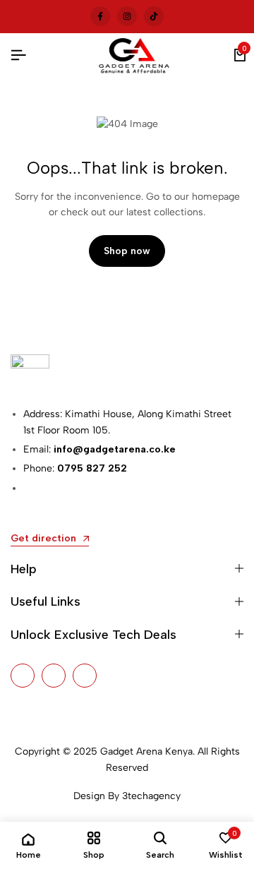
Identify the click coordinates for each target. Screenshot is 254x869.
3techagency (151, 796)
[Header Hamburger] (18, 55)
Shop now (127, 251)
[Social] (23, 676)
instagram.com (127, 16)
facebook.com (100, 16)
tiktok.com (154, 16)
